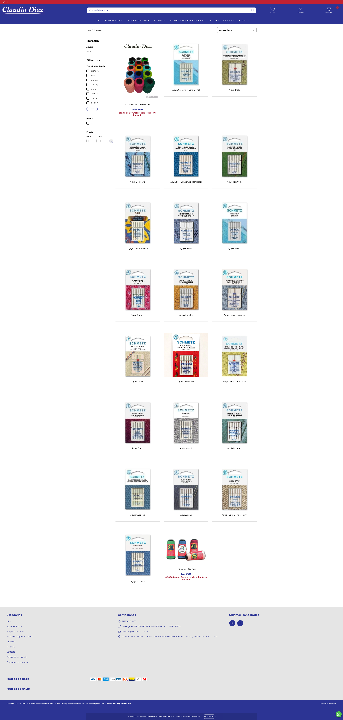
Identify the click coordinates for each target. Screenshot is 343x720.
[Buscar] (253, 10)
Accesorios (159, 20)
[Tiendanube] (328, 704)
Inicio (97, 20)
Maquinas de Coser (15, 631)
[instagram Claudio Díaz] (4, 2)
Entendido (209, 716)
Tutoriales (213, 20)
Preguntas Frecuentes (17, 662)
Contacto (244, 20)
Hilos (88, 51)
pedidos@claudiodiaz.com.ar (135, 631)
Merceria (228, 20)
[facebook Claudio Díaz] (8, 2)
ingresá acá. (98, 704)
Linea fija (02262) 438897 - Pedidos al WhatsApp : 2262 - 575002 (152, 626)
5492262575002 (129, 621)
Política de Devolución (16, 657)
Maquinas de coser (137, 20)
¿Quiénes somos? (113, 20)
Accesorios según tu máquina (186, 20)
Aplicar (111, 141)
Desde (88, 136)
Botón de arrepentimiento (119, 704)
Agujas (89, 47)
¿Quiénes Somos (14, 626)
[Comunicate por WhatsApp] (339, 714)
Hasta (100, 136)
